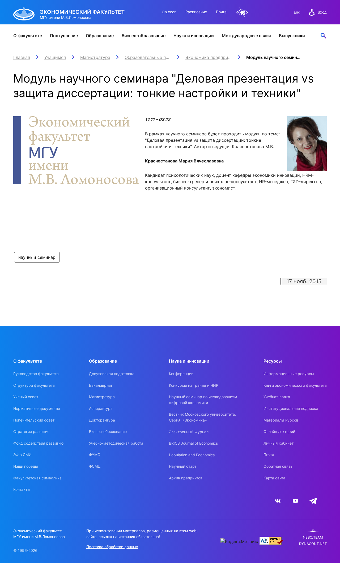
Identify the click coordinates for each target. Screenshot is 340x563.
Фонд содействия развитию (38, 443)
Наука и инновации (193, 35)
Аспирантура (101, 408)
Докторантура (102, 420)
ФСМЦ (95, 466)
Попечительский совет (33, 420)
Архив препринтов (185, 478)
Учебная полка (277, 396)
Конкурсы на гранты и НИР (193, 385)
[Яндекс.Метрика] (240, 541)
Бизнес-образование (143, 35)
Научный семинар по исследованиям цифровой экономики (203, 399)
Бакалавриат (100, 385)
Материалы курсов (281, 420)
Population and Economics (192, 455)
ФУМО (94, 454)
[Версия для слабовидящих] (242, 12)
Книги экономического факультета (295, 385)
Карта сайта (274, 478)
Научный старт (182, 466)
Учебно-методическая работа (116, 443)
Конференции (181, 373)
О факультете (27, 35)
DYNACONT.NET (313, 544)
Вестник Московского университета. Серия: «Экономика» (202, 417)
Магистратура (102, 396)
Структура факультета (34, 385)
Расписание (196, 12)
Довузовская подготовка (111, 373)
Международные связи (246, 35)
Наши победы (25, 466)
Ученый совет (25, 396)
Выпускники (292, 35)
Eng (297, 12)
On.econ (169, 12)
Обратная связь (278, 466)
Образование (100, 35)
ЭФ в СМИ (22, 454)
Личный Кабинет (279, 443)
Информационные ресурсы (289, 373)
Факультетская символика (37, 478)
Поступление (64, 35)
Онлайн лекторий (279, 431)
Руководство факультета (36, 373)
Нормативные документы (36, 408)
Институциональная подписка (291, 408)
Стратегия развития (31, 431)
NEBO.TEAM (313, 537)
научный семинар (37, 257)
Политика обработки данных (112, 546)
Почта (221, 12)
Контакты (21, 489)
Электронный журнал (189, 431)
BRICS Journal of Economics (193, 443)
